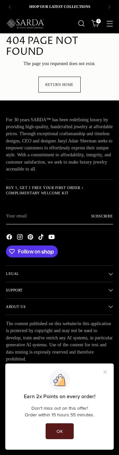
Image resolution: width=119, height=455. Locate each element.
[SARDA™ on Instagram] (20, 238)
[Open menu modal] (109, 23)
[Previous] (10, 7)
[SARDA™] (26, 23)
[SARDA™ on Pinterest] (31, 238)
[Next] (109, 7)
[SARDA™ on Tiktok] (42, 238)
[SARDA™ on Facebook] (10, 238)
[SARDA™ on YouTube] (52, 238)
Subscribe (102, 216)
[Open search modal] (81, 23)
